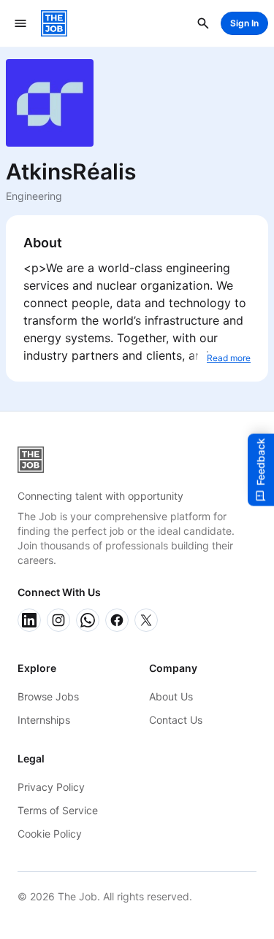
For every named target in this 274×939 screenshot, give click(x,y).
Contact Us (175, 720)
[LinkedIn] (29, 620)
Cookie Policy (50, 833)
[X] (146, 620)
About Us (171, 696)
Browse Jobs (48, 696)
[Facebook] (117, 620)
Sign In (244, 23)
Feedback (260, 461)
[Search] (203, 23)
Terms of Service (58, 810)
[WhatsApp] (87, 620)
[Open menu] (20, 23)
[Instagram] (58, 620)
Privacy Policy (51, 787)
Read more (229, 357)
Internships (44, 720)
